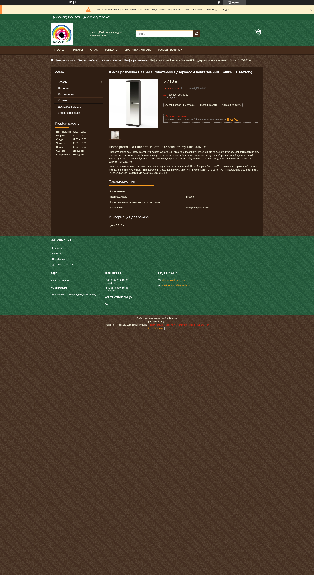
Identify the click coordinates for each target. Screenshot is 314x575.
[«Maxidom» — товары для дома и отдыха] (69, 34)
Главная (59, 49)
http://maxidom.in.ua (173, 280)
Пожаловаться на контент (161, 325)
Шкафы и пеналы (110, 60)
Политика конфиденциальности (193, 325)
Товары (78, 49)
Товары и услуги (65, 60)
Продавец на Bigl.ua (157, 321)
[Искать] (196, 33)
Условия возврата (170, 49)
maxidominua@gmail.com (176, 285)
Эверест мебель (87, 60)
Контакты (111, 49)
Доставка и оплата (138, 49)
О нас (94, 49)
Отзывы (63, 100)
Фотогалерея (66, 94)
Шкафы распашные (135, 60)
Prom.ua (173, 318)
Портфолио (65, 88)
